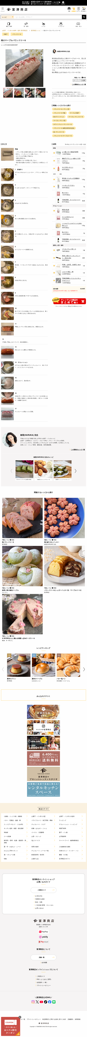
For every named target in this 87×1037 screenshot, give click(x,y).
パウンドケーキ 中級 (59, 113)
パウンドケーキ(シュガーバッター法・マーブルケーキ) (62, 590)
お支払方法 (38, 896)
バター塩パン (61, 679)
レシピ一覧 (21, 1019)
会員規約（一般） (42, 982)
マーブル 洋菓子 (74, 113)
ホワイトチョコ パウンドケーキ (62, 124)
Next (75, 471)
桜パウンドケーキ (8, 542)
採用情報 (77, 1019)
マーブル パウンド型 (59, 120)
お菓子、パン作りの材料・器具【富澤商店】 (15, 30)
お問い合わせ (39, 908)
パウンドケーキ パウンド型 (61, 109)
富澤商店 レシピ (35, 30)
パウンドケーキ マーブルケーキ (62, 136)
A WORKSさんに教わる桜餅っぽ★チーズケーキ (18, 638)
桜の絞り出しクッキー (51, 542)
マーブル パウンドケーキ (76, 117)
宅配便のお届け (40, 899)
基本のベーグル (37, 679)
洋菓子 (6, 34)
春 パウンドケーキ (58, 132)
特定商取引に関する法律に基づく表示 (54, 1019)
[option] (24, 68)
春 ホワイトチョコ (58, 117)
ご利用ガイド (41, 976)
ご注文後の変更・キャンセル (44, 905)
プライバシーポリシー (44, 985)
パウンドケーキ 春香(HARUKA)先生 (63, 128)
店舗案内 (70, 1019)
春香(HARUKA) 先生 (63, 51)
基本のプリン (11, 679)
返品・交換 (38, 902)
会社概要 (44, 962)
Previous (11, 471)
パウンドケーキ (16, 34)
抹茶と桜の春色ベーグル (10, 590)
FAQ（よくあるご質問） (44, 979)
